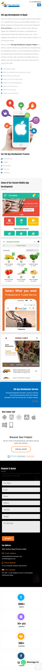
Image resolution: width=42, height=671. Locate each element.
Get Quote (8, 538)
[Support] (30, 662)
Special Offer (21, 449)
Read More (35, 401)
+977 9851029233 (36, 2)
